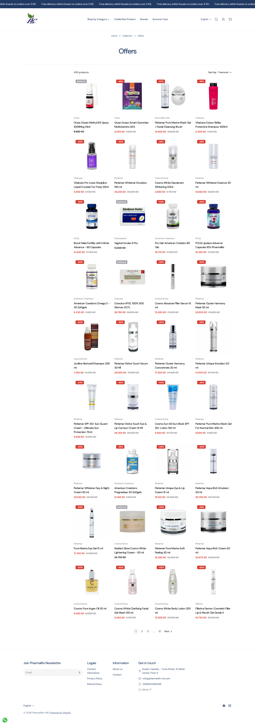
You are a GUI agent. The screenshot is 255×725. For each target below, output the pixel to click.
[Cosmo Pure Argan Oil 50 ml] (92, 582)
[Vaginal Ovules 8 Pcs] (132, 216)
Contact (117, 674)
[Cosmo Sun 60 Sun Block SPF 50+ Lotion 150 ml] (173, 397)
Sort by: (212, 72)
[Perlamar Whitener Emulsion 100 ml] (132, 156)
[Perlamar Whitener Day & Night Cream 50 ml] (92, 461)
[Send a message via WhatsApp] (4, 720)
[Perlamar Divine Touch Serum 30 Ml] (132, 337)
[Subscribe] (79, 672)
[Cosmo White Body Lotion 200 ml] (173, 582)
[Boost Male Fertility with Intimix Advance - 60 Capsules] (92, 216)
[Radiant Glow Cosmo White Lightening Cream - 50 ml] (132, 522)
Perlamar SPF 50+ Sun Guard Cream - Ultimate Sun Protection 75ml (90, 428)
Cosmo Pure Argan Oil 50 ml (90, 608)
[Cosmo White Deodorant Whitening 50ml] (173, 156)
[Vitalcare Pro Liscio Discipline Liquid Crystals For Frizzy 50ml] (92, 156)
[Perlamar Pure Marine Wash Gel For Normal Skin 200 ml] (213, 397)
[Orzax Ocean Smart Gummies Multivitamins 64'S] (132, 96)
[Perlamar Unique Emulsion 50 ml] (213, 337)
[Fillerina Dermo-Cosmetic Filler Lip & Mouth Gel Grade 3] (213, 582)
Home (114, 35)
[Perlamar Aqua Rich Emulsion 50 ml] (213, 461)
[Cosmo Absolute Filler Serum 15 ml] (173, 277)
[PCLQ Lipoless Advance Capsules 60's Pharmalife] (213, 216)
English (205, 19)
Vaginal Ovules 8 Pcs (126, 243)
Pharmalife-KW (40, 712)
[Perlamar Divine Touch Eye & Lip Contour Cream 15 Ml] (132, 397)
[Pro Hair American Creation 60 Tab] (173, 216)
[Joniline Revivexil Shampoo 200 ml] (92, 337)
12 (160, 631)
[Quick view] (105, 84)
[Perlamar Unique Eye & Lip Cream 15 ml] (173, 461)
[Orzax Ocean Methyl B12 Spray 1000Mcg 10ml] (92, 96)
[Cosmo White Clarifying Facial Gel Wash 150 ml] (132, 582)
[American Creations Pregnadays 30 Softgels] (132, 461)
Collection (127, 35)
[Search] (216, 19)
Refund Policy (94, 684)
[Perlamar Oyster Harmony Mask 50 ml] (213, 277)
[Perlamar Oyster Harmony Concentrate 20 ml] (173, 337)
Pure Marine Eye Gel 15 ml (88, 548)
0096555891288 (151, 684)
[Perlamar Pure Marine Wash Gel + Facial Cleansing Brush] (173, 96)
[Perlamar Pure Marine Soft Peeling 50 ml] (173, 522)
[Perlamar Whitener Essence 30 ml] (213, 156)
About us (117, 669)
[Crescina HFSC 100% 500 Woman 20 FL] (132, 277)
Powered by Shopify (60, 712)
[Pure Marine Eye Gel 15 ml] (92, 522)
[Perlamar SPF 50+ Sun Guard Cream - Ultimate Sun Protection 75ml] (92, 397)
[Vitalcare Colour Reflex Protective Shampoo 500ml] (213, 96)
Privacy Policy (94, 678)
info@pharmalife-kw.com (156, 678)
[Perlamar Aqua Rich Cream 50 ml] (213, 522)
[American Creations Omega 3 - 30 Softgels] (92, 277)
